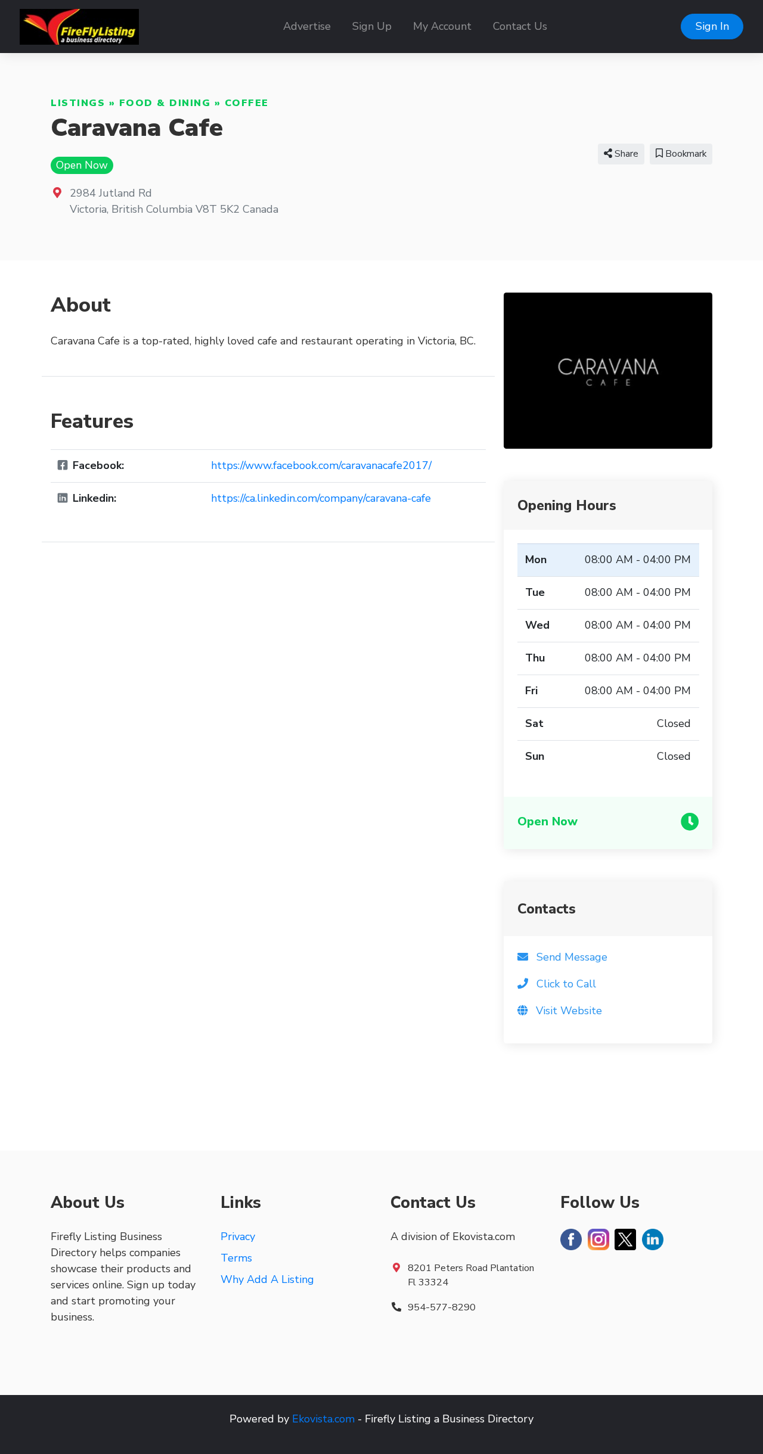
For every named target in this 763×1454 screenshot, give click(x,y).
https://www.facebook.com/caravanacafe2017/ (321, 465)
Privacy (238, 1236)
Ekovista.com (323, 1419)
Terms (236, 1258)
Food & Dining (165, 103)
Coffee (247, 103)
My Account (442, 26)
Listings (78, 103)
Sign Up (372, 26)
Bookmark (684, 153)
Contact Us (520, 26)
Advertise (307, 26)
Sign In (712, 26)
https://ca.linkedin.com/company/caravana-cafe (321, 498)
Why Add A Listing (267, 1279)
